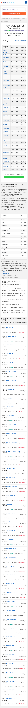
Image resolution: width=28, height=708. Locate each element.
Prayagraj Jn (6, 98)
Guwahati (5, 135)
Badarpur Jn (6, 152)
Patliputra (5, 107)
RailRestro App (6, 271)
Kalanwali (5, 66)
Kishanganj (6, 120)
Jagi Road (5, 140)
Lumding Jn (6, 145)
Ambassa (5, 166)
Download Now (14, 177)
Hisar (4, 76)
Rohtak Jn (5, 83)
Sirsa (4, 69)
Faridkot (5, 54)
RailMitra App (6, 273)
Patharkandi (6, 161)
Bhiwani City (6, 80)
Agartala (5, 169)
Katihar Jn (5, 115)
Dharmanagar (6, 163)
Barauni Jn (5, 111)
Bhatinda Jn (6, 61)
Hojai (4, 142)
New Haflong (6, 149)
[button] (14, 176)
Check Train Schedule (14, 13)
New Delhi (5, 90)
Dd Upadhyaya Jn (6, 103)
